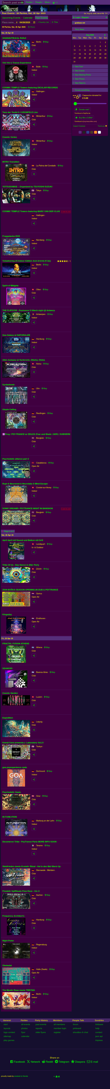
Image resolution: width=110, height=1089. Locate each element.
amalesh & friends (21, 1076)
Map (47, 41)
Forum (75, 1024)
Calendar (28, 17)
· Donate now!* (83, 109)
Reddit (49, 1061)
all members (59, 1024)
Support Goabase (79, 126)
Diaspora (80, 1061)
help (97, 1028)
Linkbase (99, 1024)
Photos (24, 1028)
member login (60, 1028)
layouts (7, 1028)
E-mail (94, 1061)
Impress (99, 1040)
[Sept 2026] (105, 35)
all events (25, 1024)
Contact (98, 1032)
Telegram (64, 1061)
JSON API (99, 1036)
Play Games (9, 1040)
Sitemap (7, 1036)
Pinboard (77, 1028)
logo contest (9, 1032)
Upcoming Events (11, 17)
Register (57, 1032)
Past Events (41, 17)
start (6, 1024)
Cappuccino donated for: (92, 95)
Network (35, 1061)
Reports (39, 1028)
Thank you (101, 126)
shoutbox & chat (80, 1032)
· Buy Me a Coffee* (85, 117)
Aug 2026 (90, 35)
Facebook (19, 1061)
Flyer (23, 1032)
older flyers (41, 1032)
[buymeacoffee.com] (90, 121)
